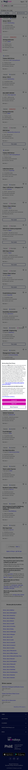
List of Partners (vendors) (8, 396)
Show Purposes (14, 407)
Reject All (14, 403)
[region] (14, 385)
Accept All (14, 400)
